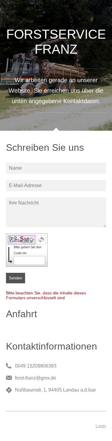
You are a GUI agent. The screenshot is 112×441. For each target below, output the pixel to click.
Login (101, 425)
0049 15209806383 (35, 365)
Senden (15, 278)
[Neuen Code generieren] (41, 239)
